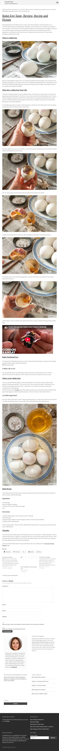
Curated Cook (9, 2)
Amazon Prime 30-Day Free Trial (40, 642)
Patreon (8, 721)
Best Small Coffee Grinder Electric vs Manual (41, 726)
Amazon (17, 390)
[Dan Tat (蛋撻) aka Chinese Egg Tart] (29, 561)
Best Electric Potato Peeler (37, 724)
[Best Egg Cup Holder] (11, 562)
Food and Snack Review (12, 575)
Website (4, 616)
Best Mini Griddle (34, 722)
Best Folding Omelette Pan (37, 719)
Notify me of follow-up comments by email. (13, 629)
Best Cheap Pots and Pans (38, 677)
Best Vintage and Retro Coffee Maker (39, 729)
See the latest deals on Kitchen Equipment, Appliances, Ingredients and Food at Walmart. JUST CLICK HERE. (15, 678)
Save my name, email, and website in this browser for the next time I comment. (23, 624)
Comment (5, 586)
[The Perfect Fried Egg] (48, 562)
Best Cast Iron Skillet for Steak (39, 693)
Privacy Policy (33, 735)
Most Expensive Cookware (38, 689)
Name (4, 604)
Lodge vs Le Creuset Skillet (39, 685)
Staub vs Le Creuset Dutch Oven (40, 681)
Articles (5, 575)
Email (4, 610)
